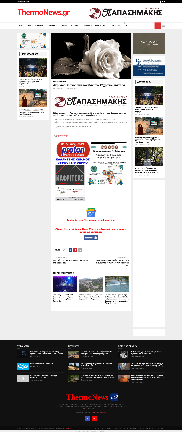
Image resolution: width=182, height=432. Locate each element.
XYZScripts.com (101, 431)
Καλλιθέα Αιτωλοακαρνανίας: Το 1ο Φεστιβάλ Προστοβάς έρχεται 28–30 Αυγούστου (90, 297)
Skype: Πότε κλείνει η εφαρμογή (41, 364)
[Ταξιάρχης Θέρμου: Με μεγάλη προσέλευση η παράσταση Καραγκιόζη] (33, 67)
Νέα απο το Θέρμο (35, 25)
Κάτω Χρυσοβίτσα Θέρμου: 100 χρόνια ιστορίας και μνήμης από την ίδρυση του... (31, 112)
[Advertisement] (149, 253)
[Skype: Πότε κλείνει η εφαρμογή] (23, 366)
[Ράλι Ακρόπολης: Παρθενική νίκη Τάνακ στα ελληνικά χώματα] (73, 366)
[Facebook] (87, 418)
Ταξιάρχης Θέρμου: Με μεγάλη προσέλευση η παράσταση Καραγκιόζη (30, 82)
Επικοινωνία (115, 25)
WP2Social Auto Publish (82, 431)
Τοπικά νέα (50, 25)
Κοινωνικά (56, 81)
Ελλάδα (87, 25)
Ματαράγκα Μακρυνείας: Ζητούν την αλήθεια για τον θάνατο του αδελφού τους (112, 262)
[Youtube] (94, 418)
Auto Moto (73, 346)
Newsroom (59, 88)
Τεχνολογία (23, 346)
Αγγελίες (64, 25)
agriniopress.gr (62, 136)
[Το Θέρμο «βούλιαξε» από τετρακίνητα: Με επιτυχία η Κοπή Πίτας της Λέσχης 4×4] (73, 354)
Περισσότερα (100, 25)
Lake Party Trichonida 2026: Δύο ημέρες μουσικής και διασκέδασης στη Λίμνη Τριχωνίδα (63, 298)
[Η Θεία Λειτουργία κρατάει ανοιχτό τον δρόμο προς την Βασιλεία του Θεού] (124, 354)
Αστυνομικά (75, 25)
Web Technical (67, 428)
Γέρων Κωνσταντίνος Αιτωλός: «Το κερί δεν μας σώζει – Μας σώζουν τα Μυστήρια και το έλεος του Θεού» (147, 377)
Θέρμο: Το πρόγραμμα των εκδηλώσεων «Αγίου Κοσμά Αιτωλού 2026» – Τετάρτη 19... (147, 170)
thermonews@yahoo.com (99, 412)
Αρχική (22, 25)
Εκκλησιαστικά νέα (127, 346)
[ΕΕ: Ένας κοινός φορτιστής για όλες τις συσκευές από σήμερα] (23, 378)
